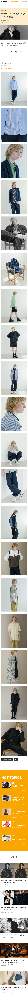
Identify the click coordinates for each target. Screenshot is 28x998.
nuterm (15, 759)
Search (24, 2)
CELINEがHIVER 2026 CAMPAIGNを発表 (12, 935)
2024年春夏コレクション (7, 759)
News (15, 790)
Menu (5, 2)
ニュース (3, 10)
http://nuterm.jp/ (6, 68)
